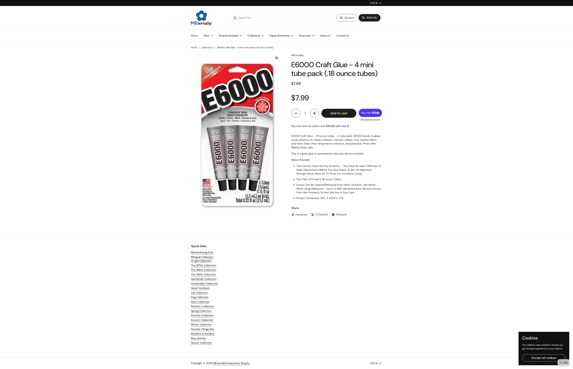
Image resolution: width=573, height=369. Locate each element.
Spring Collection (201, 311)
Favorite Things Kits (202, 329)
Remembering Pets (202, 252)
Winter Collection (201, 324)
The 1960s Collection (203, 269)
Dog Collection (199, 297)
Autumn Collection (202, 320)
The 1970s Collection (203, 265)
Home (194, 47)
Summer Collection (202, 315)
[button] (370, 18)
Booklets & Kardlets (202, 333)
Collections (207, 47)
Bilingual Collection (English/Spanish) (202, 258)
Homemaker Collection (204, 283)
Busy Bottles (198, 338)
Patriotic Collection (202, 306)
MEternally (219, 363)
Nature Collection (201, 342)
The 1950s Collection (203, 274)
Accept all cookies (544, 358)
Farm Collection (200, 301)
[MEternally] (201, 17)
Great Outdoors (200, 288)
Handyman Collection (204, 279)
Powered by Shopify (238, 363)
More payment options (370, 119)
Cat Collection (199, 292)
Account (349, 17)
